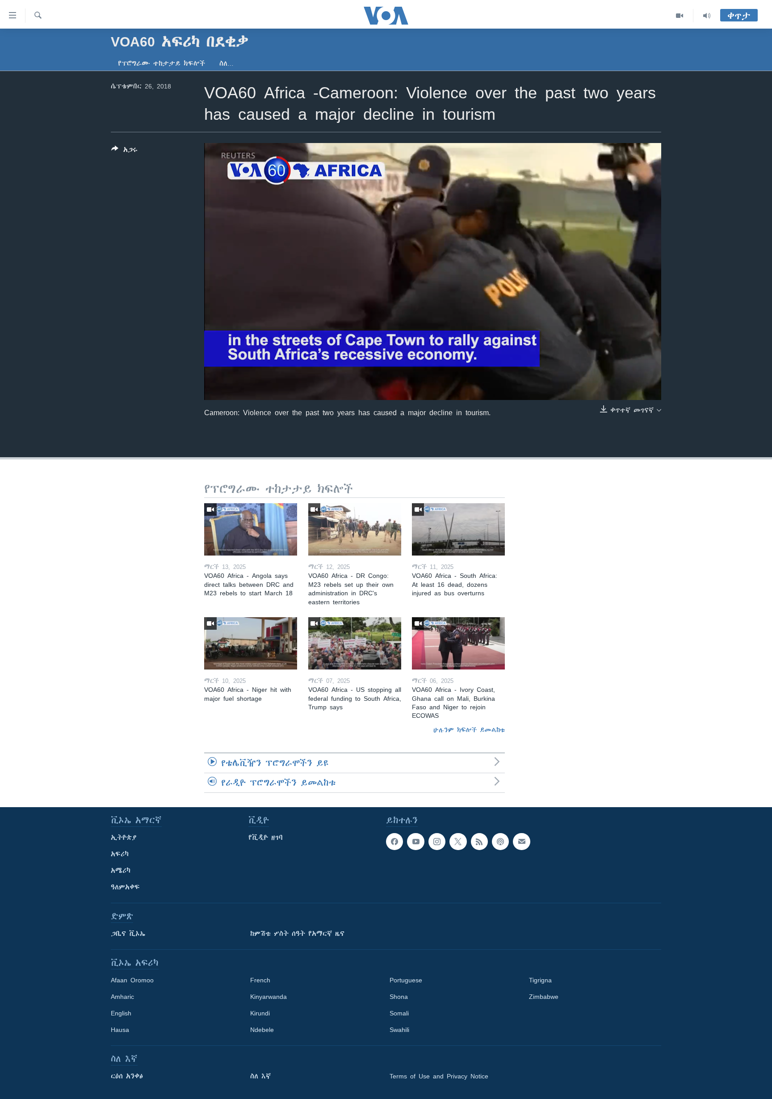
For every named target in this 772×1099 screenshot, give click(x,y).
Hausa (120, 1030)
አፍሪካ (120, 854)
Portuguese (406, 980)
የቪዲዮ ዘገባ (265, 838)
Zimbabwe (543, 997)
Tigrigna (540, 980)
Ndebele (262, 1030)
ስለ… (226, 63)
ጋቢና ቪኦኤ (128, 934)
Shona (399, 997)
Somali (399, 1013)
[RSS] (479, 841)
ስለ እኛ (260, 1076)
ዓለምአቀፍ (125, 887)
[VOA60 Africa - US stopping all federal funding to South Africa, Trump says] (354, 643)
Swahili (399, 1030)
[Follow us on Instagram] (436, 841)
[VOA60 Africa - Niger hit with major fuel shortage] (250, 643)
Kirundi (260, 1013)
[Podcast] (500, 841)
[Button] (124, 151)
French (260, 980)
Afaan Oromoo (132, 980)
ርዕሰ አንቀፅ (127, 1076)
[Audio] (706, 15)
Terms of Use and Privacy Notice (439, 1076)
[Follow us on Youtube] (415, 841)
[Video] (679, 15)
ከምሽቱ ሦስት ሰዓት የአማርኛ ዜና (297, 934)
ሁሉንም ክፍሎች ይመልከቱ (469, 729)
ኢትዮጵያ (124, 838)
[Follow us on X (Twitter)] (457, 841)
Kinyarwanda (268, 997)
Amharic (122, 997)
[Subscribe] (521, 841)
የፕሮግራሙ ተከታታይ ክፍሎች (161, 63)
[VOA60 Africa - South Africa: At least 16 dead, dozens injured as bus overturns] (458, 529)
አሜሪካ (120, 871)
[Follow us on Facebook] (394, 841)
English (121, 1013)
